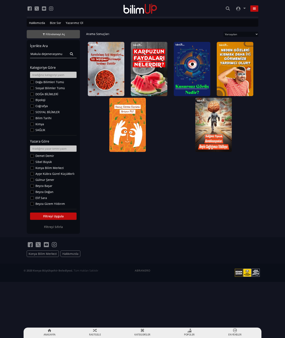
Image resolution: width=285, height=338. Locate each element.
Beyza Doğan (44, 192)
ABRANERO (142, 270)
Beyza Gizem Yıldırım (50, 204)
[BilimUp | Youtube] (44, 8)
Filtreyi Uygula (53, 216)
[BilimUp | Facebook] (30, 8)
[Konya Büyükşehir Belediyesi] (248, 273)
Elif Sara (41, 198)
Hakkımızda (37, 23)
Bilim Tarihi (43, 118)
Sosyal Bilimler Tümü (50, 88)
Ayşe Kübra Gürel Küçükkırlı (54, 174)
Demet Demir (44, 156)
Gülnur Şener (44, 180)
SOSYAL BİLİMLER (47, 112)
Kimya (39, 124)
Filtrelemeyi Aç (55, 34)
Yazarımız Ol (74, 23)
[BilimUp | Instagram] (51, 8)
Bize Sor (55, 23)
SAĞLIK (40, 130)
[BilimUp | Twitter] (37, 8)
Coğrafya (41, 106)
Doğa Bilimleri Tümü (49, 82)
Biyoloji (40, 100)
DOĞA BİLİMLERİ (46, 94)
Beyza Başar (43, 186)
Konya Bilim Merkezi (49, 168)
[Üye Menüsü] (240, 8)
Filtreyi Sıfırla (53, 227)
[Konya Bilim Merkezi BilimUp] (140, 8)
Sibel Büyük (43, 162)
